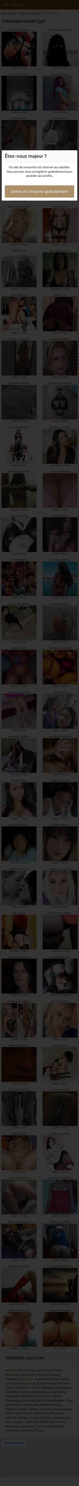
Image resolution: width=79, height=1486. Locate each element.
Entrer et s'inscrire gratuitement (39, 191)
